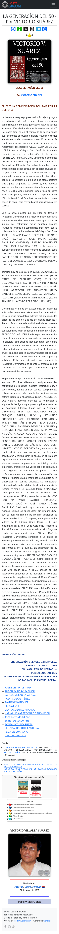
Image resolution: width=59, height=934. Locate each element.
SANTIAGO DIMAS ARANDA (20, 710)
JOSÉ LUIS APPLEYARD (18, 687)
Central (27, 887)
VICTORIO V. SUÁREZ (12, 752)
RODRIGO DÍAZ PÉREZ (17, 699)
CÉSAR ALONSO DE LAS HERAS (22, 728)
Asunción (19, 887)
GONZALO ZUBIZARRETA (19, 724)
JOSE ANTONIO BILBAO (17, 717)
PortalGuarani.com (22, 921)
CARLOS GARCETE (15, 735)
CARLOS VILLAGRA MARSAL (20, 695)
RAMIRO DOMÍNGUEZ (16, 702)
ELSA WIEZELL (13, 706)
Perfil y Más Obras (29, 901)
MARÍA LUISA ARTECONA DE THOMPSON (27, 713)
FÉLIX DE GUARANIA (16, 732)
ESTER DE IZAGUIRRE (17, 721)
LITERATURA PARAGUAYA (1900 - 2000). (20, 747)
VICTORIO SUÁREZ (31, 95)
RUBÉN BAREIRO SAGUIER (20, 691)
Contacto (47, 921)
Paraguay (36, 887)
